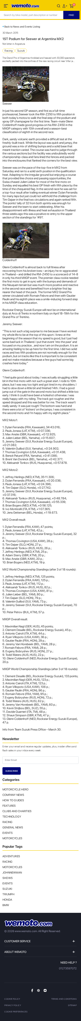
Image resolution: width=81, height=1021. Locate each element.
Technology (11, 816)
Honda (7, 899)
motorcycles (12, 867)
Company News (13, 795)
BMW (5, 905)
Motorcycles (12, 838)
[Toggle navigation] (6, 7)
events (7, 883)
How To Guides (13, 800)
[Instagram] (45, 990)
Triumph (8, 894)
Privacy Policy (12, 1005)
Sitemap (72, 1005)
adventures (11, 856)
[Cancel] (58, 5)
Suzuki (21, 50)
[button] (65, 5)
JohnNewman (12, 872)
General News (12, 827)
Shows (7, 878)
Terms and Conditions (64, 999)
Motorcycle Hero (15, 789)
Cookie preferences (16, 1012)
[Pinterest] (38, 990)
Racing (9, 50)
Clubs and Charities (16, 811)
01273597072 (68, 968)
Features (9, 805)
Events (7, 833)
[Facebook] (32, 990)
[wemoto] (28, 923)
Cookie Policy (12, 999)
